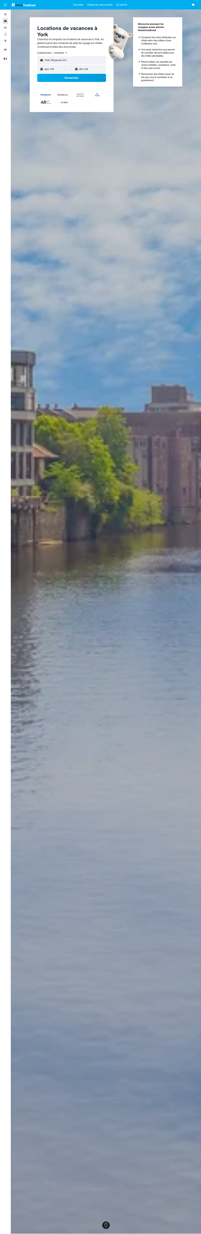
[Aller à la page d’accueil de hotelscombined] (23, 4)
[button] (5, 4)
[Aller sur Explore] (5, 41)
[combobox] (52, 52)
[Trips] (5, 50)
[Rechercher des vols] (5, 14)
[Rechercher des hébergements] (5, 21)
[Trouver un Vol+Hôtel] (5, 34)
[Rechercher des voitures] (5, 27)
